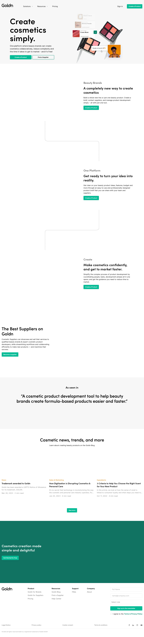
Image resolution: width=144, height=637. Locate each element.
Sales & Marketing (56, 480)
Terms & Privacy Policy (133, 614)
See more (72, 510)
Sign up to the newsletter (126, 608)
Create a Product (135, 6)
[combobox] (111, 602)
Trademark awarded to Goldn (16, 483)
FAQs (74, 592)
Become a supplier (10, 354)
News (4, 480)
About (89, 592)
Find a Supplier (43, 57)
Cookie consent (67, 625)
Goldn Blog (56, 592)
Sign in (120, 6)
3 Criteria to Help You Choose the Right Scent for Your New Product (119, 485)
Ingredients (101, 480)
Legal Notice (6, 625)
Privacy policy (36, 625)
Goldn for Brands (34, 592)
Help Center (56, 599)
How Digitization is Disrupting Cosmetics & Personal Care (69, 485)
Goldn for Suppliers (35, 595)
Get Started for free (10, 558)
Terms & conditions (100, 625)
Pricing (30, 599)
